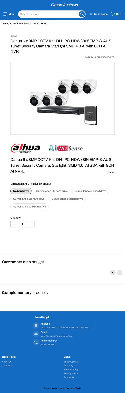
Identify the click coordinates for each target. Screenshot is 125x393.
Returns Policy (71, 369)
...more (111, 172)
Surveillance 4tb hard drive (90, 191)
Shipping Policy (71, 362)
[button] (9, 14)
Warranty (68, 365)
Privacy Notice (71, 373)
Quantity (15, 217)
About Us (6, 362)
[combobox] (52, 14)
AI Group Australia (57, 388)
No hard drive (21, 191)
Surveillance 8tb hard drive (67, 198)
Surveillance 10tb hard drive (29, 206)
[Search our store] (82, 14)
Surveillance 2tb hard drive (52, 191)
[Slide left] (113, 272)
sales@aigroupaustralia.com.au (57, 336)
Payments (69, 377)
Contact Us (7, 365)
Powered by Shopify (73, 388)
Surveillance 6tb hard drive (28, 198)
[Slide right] (119, 272)
